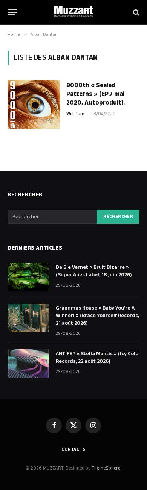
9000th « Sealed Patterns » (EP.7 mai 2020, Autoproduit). (95, 94)
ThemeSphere (106, 468)
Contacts (73, 449)
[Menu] (12, 12)
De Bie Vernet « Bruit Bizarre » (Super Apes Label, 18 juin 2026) (94, 271)
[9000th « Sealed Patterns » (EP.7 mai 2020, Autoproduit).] (34, 104)
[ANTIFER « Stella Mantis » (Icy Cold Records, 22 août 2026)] (28, 363)
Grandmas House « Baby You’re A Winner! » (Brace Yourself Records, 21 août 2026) (97, 315)
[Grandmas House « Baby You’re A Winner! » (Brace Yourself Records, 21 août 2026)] (28, 318)
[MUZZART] (73, 12)
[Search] (135, 12)
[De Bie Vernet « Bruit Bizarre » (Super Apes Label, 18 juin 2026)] (28, 277)
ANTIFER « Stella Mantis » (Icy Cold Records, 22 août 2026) (97, 357)
